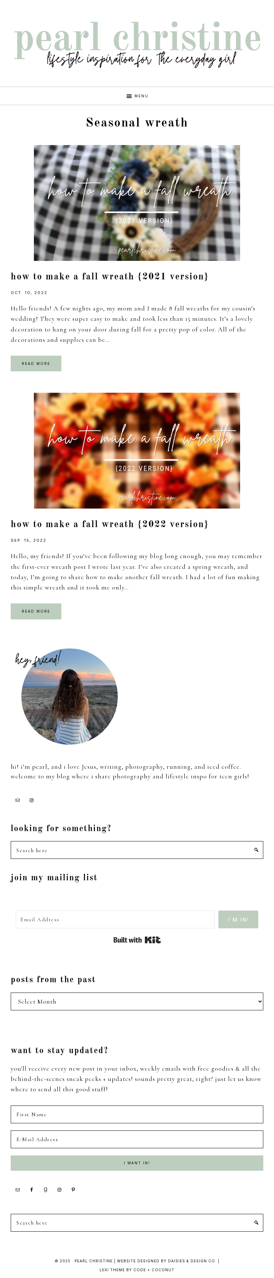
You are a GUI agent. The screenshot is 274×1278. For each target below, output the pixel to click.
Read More (36, 363)
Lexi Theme (112, 1270)
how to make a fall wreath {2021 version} (110, 277)
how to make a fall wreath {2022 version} (110, 524)
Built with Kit (137, 940)
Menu (141, 96)
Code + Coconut (153, 1270)
